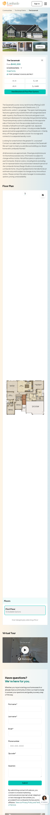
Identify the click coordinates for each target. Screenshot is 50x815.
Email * (10, 729)
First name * (12, 704)
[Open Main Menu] (46, 4)
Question (11, 766)
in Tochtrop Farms (13, 68)
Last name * (12, 716)
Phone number (13, 741)
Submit (25, 783)
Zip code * (12, 753)
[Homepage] (11, 3)
